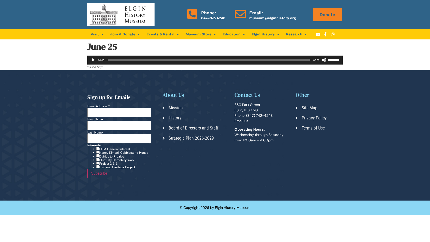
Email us (241, 121)
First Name (95, 119)
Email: (256, 12)
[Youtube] (318, 34)
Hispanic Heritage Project (117, 167)
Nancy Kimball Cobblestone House (123, 152)
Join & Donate (122, 34)
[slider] (334, 60)
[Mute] (324, 60)
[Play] (93, 60)
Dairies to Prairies (111, 156)
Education (232, 34)
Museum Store (198, 34)
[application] (215, 60)
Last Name (95, 132)
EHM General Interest (114, 149)
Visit (95, 34)
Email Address (98, 106)
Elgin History (263, 34)
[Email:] (240, 13)
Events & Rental (160, 34)
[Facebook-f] (325, 34)
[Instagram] (333, 34)
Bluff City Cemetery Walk (116, 160)
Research (294, 34)
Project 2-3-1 (108, 163)
